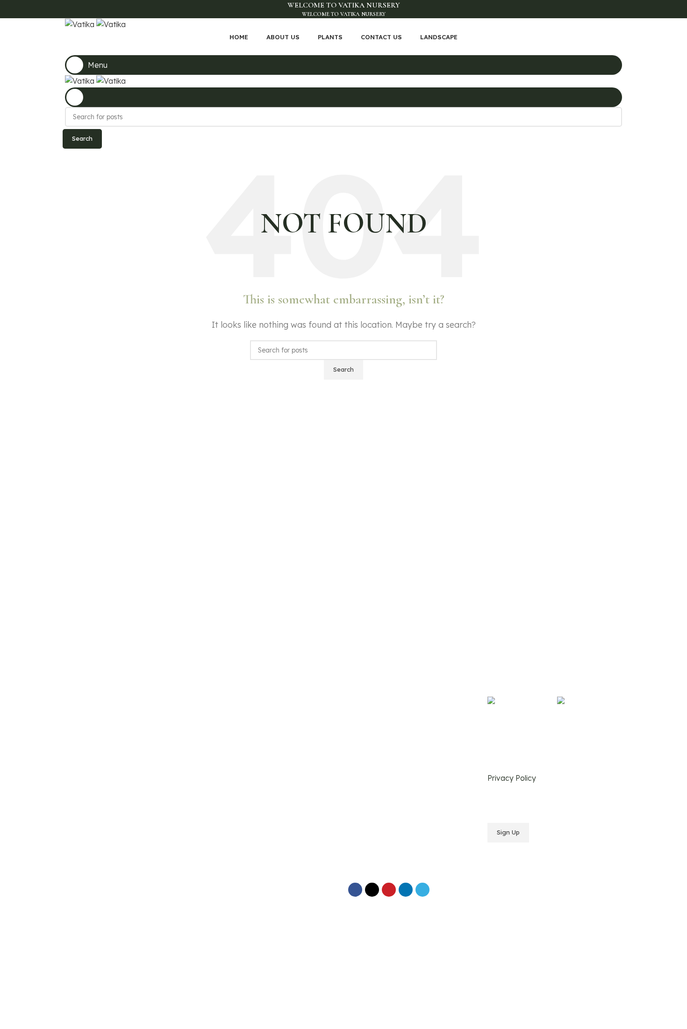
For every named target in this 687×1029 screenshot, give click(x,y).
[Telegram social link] (422, 890)
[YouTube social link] (354, 49)
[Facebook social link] (322, 49)
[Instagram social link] (343, 49)
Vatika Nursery (123, 866)
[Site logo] (80, 24)
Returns (360, 722)
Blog (216, 738)
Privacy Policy (370, 690)
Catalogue (225, 722)
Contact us (226, 753)
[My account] (343, 97)
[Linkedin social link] (406, 890)
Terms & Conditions (378, 706)
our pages (228, 673)
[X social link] (333, 49)
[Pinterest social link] (365, 49)
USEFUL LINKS (372, 673)
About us (222, 706)
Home (218, 690)
